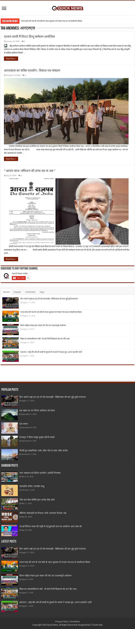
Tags (42, 292)
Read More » (11, 58)
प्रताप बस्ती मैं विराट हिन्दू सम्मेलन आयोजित (29, 37)
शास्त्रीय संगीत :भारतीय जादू (31, 486)
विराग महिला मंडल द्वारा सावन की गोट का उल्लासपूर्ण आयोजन (43, 325)
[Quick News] (67, 8)
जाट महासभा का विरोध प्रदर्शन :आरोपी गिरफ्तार (40, 472)
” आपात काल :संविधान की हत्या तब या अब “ (29, 171)
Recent (6, 292)
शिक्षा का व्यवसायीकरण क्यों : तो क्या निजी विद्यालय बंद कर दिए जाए (45, 338)
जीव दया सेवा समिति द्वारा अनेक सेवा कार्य (36, 499)
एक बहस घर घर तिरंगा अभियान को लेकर (37, 410)
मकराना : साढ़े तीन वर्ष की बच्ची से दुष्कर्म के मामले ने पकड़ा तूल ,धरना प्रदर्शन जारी (51, 352)
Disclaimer (75, 621)
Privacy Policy (61, 621)
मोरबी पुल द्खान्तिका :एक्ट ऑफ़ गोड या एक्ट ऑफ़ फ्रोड (43, 450)
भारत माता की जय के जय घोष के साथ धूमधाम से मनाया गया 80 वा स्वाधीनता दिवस (51, 21)
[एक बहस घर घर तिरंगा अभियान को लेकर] (9, 414)
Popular (17, 292)
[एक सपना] (9, 428)
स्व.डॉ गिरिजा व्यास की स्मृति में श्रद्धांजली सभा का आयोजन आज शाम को (50, 526)
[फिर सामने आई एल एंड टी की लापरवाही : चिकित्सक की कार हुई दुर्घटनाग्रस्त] (9, 401)
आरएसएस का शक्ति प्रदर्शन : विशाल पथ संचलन (32, 70)
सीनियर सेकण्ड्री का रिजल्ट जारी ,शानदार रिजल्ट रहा (42, 513)
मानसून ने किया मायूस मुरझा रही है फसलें (36, 437)
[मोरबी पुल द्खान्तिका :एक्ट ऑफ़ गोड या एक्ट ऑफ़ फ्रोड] (9, 454)
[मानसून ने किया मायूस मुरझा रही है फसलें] (9, 441)
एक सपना (23, 423)
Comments (30, 292)
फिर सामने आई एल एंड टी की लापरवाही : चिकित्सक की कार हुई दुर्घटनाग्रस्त (49, 298)
